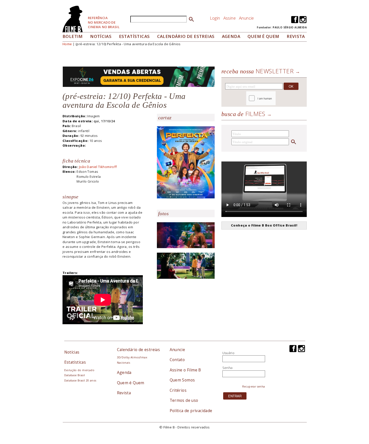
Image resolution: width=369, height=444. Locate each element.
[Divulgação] (186, 162)
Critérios (178, 390)
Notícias (100, 36)
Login (215, 18)
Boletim (73, 36)
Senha (227, 367)
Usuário (228, 353)
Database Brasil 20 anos (80, 380)
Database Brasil (74, 375)
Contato (177, 359)
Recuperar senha (253, 386)
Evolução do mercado (79, 370)
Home (67, 44)
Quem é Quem (130, 382)
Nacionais (123, 362)
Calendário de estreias (138, 349)
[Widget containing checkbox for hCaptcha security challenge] (274, 98)
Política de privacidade (191, 410)
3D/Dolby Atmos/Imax (132, 357)
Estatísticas (134, 36)
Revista (296, 36)
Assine (229, 18)
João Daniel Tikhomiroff (98, 166)
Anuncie (246, 18)
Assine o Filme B (185, 370)
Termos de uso (184, 400)
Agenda (231, 36)
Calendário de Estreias (186, 36)
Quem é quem (263, 36)
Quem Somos (182, 380)
